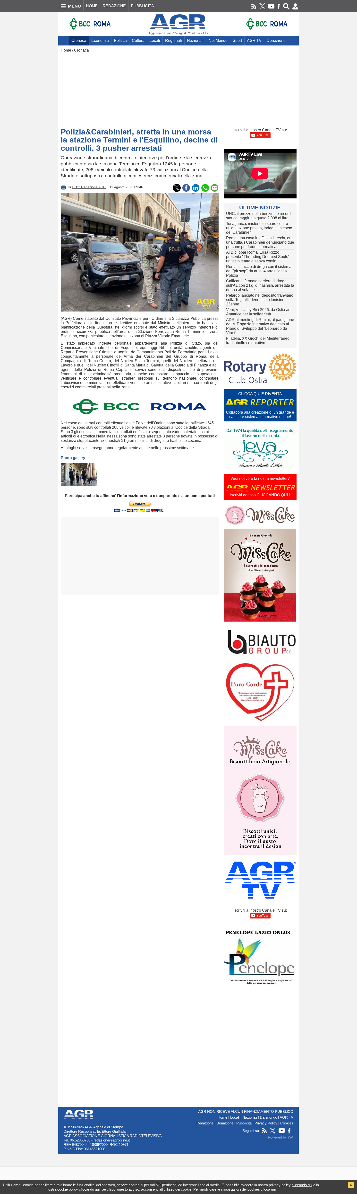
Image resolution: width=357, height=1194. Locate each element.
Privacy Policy (266, 1123)
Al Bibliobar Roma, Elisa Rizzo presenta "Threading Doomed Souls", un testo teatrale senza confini (258, 256)
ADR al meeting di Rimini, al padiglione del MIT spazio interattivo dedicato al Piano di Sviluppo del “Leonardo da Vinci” (260, 326)
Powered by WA (280, 1137)
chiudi (111, 1189)
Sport (237, 40)
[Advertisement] (178, 89)
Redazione (204, 1123)
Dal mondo (268, 1117)
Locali (155, 40)
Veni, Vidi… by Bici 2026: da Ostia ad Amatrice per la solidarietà (258, 312)
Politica (120, 40)
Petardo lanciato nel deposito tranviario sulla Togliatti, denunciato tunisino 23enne (259, 299)
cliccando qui (302, 1185)
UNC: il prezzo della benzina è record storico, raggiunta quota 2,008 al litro (258, 216)
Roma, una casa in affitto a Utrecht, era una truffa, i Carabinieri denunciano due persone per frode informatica (260, 242)
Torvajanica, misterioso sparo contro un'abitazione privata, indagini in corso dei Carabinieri (259, 228)
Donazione (276, 40)
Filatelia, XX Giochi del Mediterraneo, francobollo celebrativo (258, 340)
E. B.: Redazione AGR (89, 187)
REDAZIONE (114, 6)
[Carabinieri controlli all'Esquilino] (79, 474)
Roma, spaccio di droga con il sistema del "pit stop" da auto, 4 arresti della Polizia (258, 271)
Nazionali (195, 40)
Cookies (286, 1123)
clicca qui (268, 1189)
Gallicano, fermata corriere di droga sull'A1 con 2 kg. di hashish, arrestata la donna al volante (260, 285)
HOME (92, 6)
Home (66, 50)
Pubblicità (244, 1123)
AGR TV (254, 40)
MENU (74, 6)
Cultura (138, 40)
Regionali (173, 40)
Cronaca (78, 40)
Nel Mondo (218, 40)
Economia (100, 40)
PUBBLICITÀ (142, 6)
